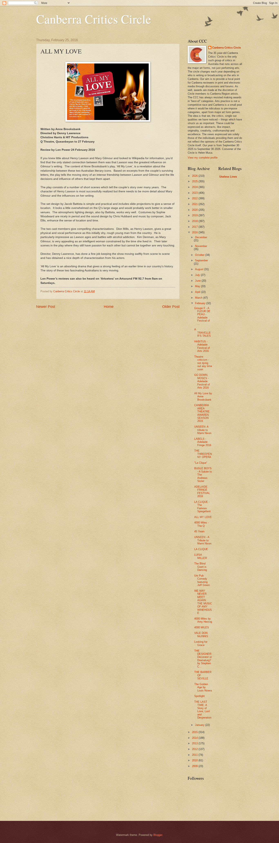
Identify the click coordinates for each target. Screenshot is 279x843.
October (200, 254)
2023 (195, 192)
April (198, 291)
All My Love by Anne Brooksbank (203, 396)
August (199, 269)
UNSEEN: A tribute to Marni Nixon (202, 430)
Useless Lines (228, 176)
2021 (195, 204)
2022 (195, 198)
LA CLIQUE (201, 549)
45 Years (199, 531)
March (199, 297)
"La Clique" (200, 462)
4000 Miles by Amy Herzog (203, 620)
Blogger (157, 834)
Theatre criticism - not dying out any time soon (203, 363)
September (201, 260)
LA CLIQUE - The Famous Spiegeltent (202, 506)
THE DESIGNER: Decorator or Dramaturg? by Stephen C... (203, 658)
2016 (195, 232)
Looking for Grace (200, 643)
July (198, 274)
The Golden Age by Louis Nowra (203, 687)
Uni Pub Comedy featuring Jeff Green (202, 580)
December (201, 237)
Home (109, 307)
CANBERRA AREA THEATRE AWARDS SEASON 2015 (202, 413)
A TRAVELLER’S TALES (202, 332)
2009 (195, 766)
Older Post (171, 307)
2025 (195, 181)
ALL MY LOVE (203, 517)
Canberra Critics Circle (93, 19)
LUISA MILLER (200, 556)
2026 (195, 175)
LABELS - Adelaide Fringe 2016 (202, 442)
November (201, 246)
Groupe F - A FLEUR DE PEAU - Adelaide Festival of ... (202, 316)
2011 (195, 754)
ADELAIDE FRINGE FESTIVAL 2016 (202, 491)
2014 (195, 737)
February (200, 303)
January (200, 724)
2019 (195, 215)
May (198, 286)
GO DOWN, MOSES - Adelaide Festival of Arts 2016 (202, 381)
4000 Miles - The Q (201, 524)
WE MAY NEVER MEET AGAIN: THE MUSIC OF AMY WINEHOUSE (203, 601)
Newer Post (45, 307)
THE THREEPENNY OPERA (203, 454)
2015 (195, 732)
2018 (195, 221)
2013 (195, 743)
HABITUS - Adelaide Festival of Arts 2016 (202, 346)
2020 (195, 209)
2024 (195, 187)
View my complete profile (203, 157)
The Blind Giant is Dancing (200, 566)
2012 (195, 749)
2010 (195, 760)
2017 (195, 226)
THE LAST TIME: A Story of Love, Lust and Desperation (202, 709)
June (198, 280)
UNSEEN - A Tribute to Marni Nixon (202, 540)
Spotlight (199, 696)
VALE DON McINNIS (201, 634)
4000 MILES (201, 627)
